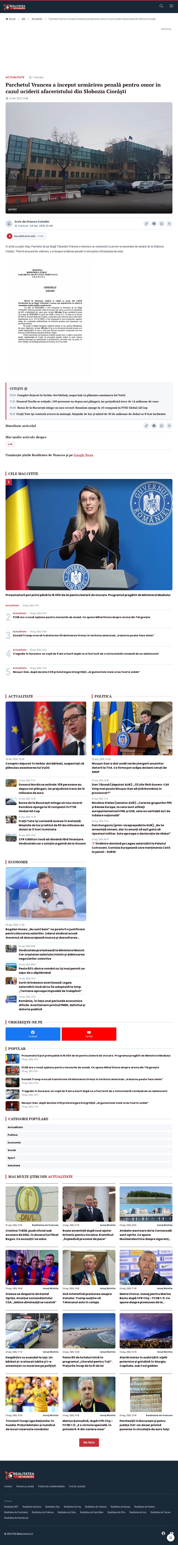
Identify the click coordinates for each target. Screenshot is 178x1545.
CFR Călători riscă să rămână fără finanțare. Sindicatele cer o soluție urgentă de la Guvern (52, 841)
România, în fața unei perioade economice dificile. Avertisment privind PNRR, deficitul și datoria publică (52, 1005)
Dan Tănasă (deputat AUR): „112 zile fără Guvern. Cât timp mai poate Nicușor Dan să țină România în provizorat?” (130, 789)
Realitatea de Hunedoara (16, 1517)
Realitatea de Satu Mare (91, 1512)
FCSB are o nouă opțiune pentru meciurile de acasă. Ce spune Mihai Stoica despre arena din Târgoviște (81, 617)
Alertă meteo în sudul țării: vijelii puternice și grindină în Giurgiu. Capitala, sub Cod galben (143, 1361)
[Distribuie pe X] (169, 224)
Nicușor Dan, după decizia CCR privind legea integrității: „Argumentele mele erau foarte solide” (76, 672)
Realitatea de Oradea (144, 1506)
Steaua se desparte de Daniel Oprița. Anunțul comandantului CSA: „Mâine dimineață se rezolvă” (31, 1298)
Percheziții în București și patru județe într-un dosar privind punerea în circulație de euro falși (144, 1425)
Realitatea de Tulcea (160, 1512)
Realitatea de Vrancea (45, 1225)
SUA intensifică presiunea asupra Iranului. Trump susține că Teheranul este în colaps (87, 1298)
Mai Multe (89, 1442)
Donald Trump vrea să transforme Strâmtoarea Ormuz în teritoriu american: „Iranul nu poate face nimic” (83, 635)
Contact (8, 1486)
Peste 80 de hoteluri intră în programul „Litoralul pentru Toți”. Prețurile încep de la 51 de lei (87, 1361)
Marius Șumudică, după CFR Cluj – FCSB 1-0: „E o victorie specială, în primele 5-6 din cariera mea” (88, 1425)
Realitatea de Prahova (43, 1512)
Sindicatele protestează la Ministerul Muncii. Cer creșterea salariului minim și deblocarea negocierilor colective (52, 954)
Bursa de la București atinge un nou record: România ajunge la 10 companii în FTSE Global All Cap (82, 408)
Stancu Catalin (37, 222)
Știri (23, 19)
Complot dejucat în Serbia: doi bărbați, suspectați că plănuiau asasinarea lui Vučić (71, 395)
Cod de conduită (77, 1486)
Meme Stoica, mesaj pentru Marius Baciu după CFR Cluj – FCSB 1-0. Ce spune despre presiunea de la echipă (145, 1300)
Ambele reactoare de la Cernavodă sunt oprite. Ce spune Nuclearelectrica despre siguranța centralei (146, 1237)
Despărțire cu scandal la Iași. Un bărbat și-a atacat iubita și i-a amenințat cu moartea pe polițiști (31, 1361)
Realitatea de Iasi (138, 1512)
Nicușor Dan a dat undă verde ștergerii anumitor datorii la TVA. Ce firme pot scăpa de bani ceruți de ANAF (129, 768)
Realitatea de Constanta (16, 1512)
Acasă (12, 19)
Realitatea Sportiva (32, 1506)
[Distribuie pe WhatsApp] (162, 224)
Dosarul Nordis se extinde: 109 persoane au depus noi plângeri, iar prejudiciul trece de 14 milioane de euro (88, 401)
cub (10, 444)
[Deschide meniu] (171, 6)
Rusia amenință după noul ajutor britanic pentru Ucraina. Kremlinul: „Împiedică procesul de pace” (88, 1235)
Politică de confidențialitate (51, 1486)
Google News (83, 455)
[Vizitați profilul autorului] (9, 223)
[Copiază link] (146, 224)
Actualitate (37, 19)
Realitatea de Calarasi (96, 1506)
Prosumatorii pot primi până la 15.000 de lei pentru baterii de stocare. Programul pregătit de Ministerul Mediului (88, 595)
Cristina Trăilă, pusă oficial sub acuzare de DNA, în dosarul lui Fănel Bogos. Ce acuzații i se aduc (32, 1235)
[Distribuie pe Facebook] (154, 224)
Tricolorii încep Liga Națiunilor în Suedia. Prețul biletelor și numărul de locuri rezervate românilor (30, 1425)
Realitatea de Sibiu (67, 1512)
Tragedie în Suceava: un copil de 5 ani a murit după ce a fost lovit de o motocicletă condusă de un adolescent (86, 653)
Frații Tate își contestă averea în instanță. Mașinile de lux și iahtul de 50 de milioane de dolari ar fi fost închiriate (91, 414)
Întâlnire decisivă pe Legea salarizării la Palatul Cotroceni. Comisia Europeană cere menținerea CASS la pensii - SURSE (131, 848)
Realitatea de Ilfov (116, 1512)
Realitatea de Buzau (120, 1506)
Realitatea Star (52, 1506)
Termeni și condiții (25, 1486)
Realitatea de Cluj (72, 1506)
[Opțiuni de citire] (171, 1538)
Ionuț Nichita (107, 1225)
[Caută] (161, 6)
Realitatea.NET (11, 1506)
